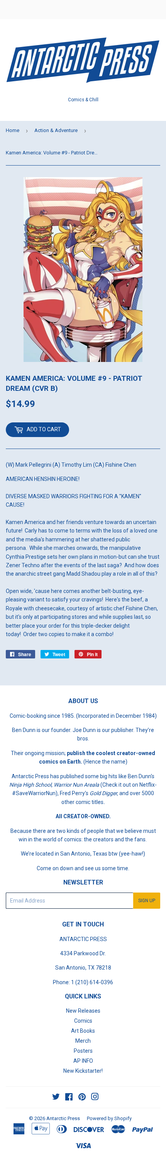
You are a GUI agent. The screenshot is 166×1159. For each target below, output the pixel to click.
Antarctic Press (63, 1118)
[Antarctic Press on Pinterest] (82, 1098)
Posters (83, 1051)
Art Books (83, 1031)
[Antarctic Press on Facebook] (69, 1098)
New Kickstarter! (83, 1071)
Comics (83, 1021)
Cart (154, 10)
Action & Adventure (56, 130)
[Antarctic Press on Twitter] (56, 1098)
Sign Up (146, 900)
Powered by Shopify (109, 1118)
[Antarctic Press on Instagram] (95, 1098)
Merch (83, 1041)
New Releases (83, 1011)
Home (12, 130)
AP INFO (83, 1061)
